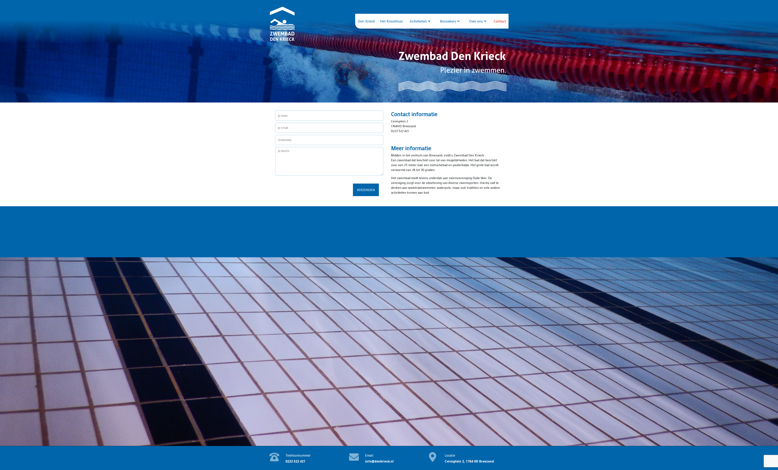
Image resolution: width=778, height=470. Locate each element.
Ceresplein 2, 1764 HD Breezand (469, 461)
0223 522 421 (295, 461)
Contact (500, 21)
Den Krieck (366, 21)
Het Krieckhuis (391, 21)
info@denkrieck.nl (379, 461)
